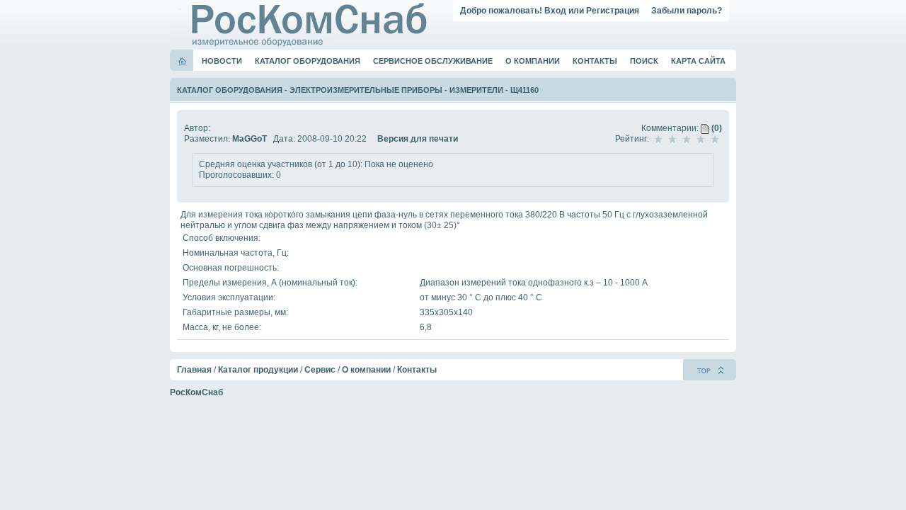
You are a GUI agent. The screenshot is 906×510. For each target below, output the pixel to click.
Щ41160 (524, 90)
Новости (222, 61)
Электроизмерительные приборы (365, 90)
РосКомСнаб (196, 392)
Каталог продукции (258, 370)
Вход (555, 11)
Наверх (709, 369)
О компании (532, 61)
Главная (194, 370)
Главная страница (182, 61)
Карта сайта (698, 61)
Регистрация (612, 11)
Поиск (644, 61)
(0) (715, 128)
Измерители (476, 90)
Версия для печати (417, 139)
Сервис (320, 370)
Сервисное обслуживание (433, 61)
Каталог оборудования (307, 61)
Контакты (595, 61)
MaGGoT (249, 139)
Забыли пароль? (686, 11)
